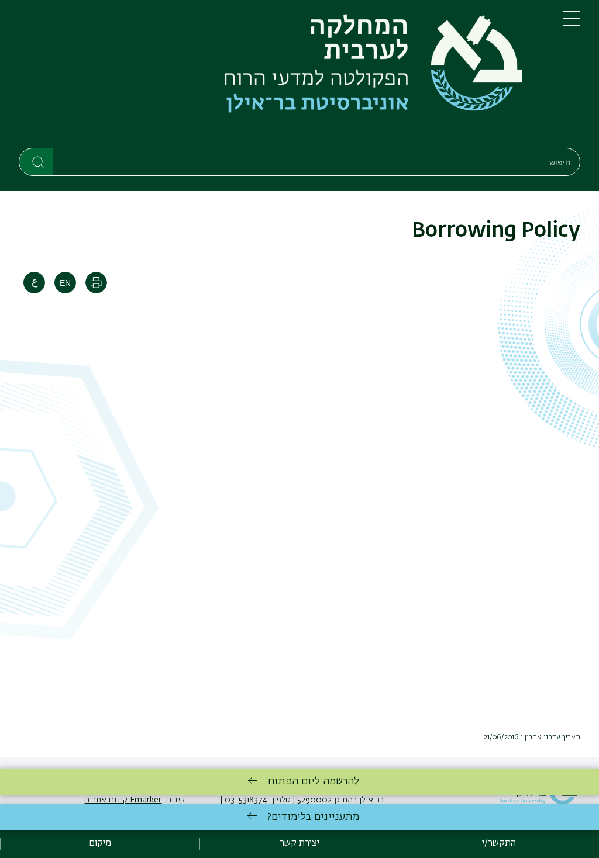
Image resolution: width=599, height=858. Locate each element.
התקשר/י (499, 843)
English (65, 282)
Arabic (34, 282)
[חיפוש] (36, 161)
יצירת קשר (299, 843)
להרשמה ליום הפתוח (313, 781)
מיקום (100, 843)
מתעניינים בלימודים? (313, 817)
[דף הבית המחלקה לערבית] (282, 76)
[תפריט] (571, 23)
